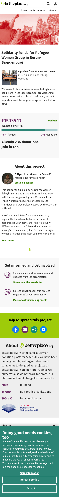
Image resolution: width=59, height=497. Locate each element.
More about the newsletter (28, 282)
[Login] (55, 4)
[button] (15, 329)
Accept (30, 488)
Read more (8, 240)
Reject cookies (29, 479)
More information (29, 473)
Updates (52, 120)
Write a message (24, 182)
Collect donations (38, 10)
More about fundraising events (30, 300)
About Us (53, 10)
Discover (24, 10)
